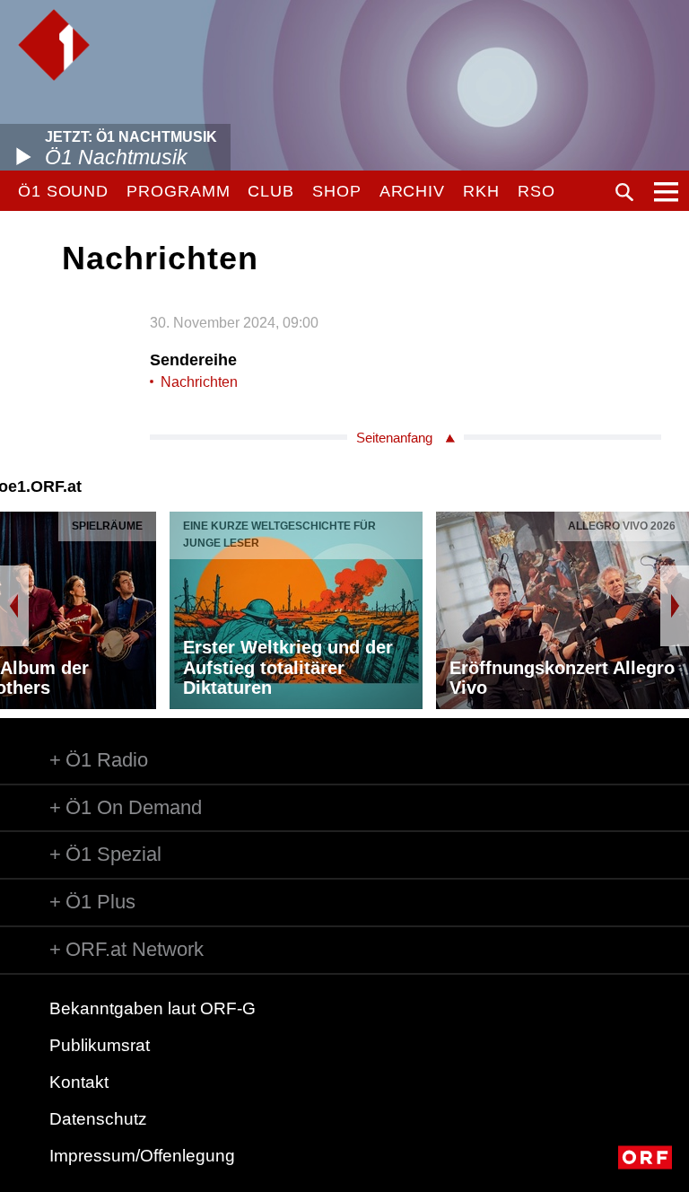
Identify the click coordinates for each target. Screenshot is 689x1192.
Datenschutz (98, 1118)
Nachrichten (199, 382)
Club (271, 191)
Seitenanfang (394, 437)
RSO (536, 191)
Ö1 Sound (63, 191)
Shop (337, 191)
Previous (14, 605)
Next (674, 605)
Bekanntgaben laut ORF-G (152, 1008)
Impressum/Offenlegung (142, 1155)
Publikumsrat (99, 1045)
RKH (481, 191)
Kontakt (79, 1082)
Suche (624, 192)
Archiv (412, 191)
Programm (178, 191)
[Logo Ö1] (54, 45)
